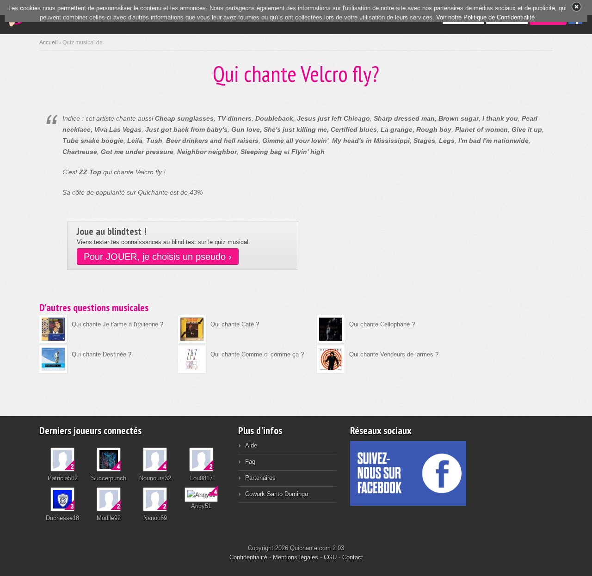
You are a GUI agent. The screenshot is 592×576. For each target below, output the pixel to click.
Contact (352, 557)
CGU (330, 557)
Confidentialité (248, 557)
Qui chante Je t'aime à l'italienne (115, 324)
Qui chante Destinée (99, 354)
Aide (251, 445)
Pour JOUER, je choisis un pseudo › (158, 256)
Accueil (48, 42)
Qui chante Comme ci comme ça (254, 354)
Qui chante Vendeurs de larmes (391, 354)
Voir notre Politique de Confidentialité (485, 17)
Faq (250, 461)
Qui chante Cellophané (379, 324)
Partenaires (260, 477)
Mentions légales (295, 557)
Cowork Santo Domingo (276, 493)
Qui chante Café (232, 324)
